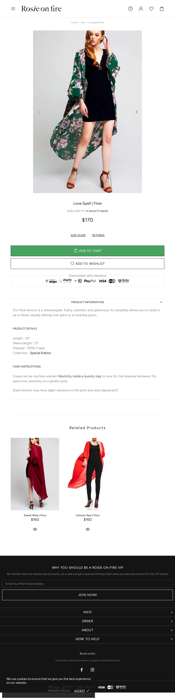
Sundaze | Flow (140, 515)
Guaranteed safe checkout (87, 275)
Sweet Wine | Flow (35, 515)
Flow (83, 22)
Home (74, 22)
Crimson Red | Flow (87, 515)
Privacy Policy (61, 660)
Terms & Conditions (79, 660)
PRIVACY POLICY (59, 690)
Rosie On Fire (41, 9)
